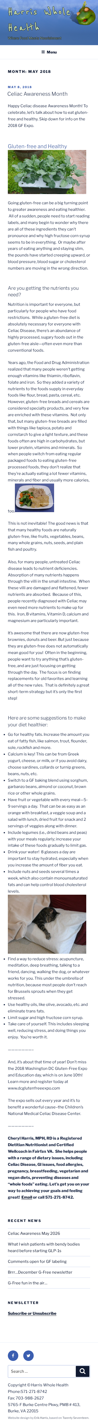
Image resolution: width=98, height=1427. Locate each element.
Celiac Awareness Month (37, 94)
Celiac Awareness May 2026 (34, 1233)
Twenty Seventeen (75, 1418)
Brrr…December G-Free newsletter (40, 1272)
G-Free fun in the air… (27, 1283)
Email (26, 1197)
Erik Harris (41, 1418)
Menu (52, 52)
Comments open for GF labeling (37, 1261)
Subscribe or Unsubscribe (32, 1313)
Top (92, 1419)
